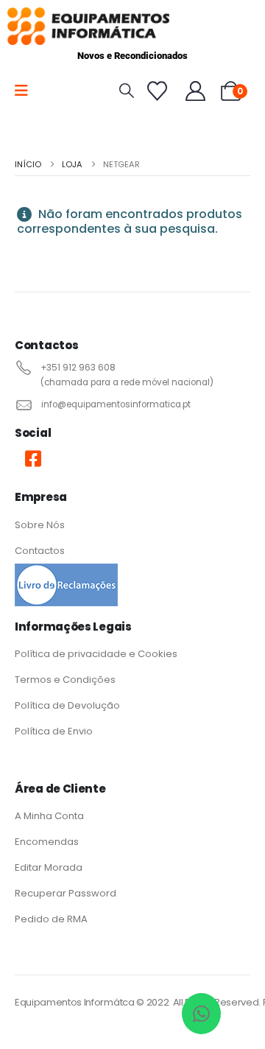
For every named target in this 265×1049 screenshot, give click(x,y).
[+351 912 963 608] (22, 367)
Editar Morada (48, 867)
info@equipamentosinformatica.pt (116, 404)
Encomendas (47, 842)
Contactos (40, 551)
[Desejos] (157, 91)
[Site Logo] (88, 26)
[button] (126, 90)
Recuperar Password (65, 893)
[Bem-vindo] (196, 91)
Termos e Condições (65, 680)
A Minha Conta (50, 816)
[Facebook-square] (33, 458)
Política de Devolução (67, 705)
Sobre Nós (40, 525)
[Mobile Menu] (26, 90)
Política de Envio (54, 731)
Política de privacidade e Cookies (96, 654)
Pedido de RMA (51, 919)
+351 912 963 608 (78, 367)
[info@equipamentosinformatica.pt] (22, 405)
